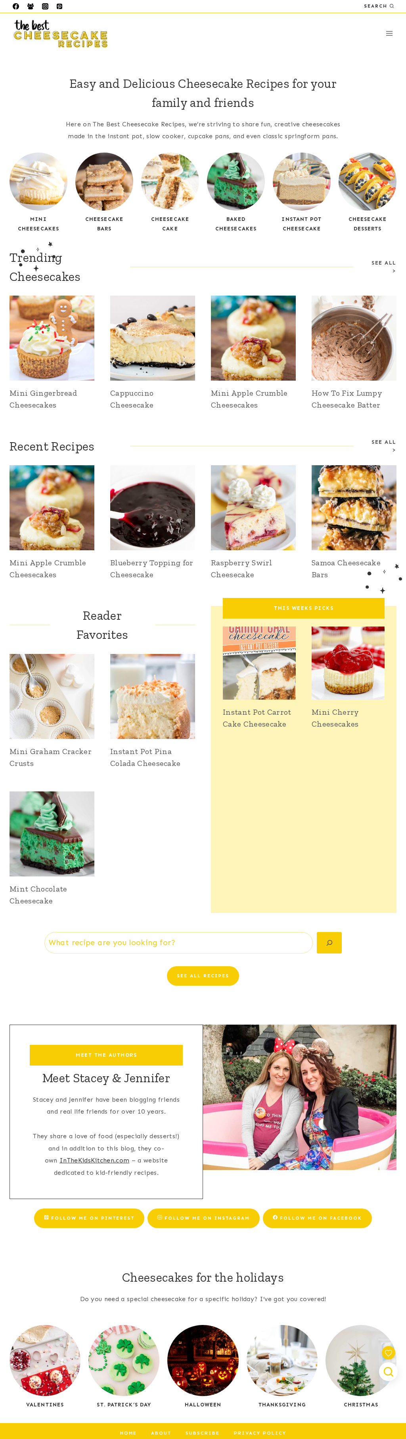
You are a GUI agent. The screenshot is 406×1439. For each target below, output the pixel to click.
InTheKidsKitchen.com (94, 1160)
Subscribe (203, 1433)
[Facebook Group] (30, 6)
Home (128, 1433)
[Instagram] (45, 6)
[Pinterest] (59, 6)
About (161, 1433)
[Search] (329, 943)
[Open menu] (389, 33)
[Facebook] (16, 6)
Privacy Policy (260, 1433)
